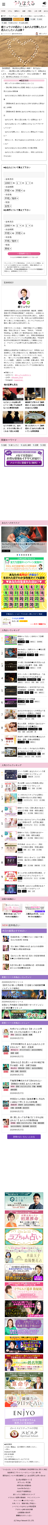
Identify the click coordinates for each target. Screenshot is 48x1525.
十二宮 (43, 865)
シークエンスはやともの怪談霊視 (24, 1506)
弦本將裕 (39, 641)
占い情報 (39, 788)
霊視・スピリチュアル (23, 1086)
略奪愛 (39, 1086)
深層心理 (30, 776)
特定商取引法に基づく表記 (37, 1469)
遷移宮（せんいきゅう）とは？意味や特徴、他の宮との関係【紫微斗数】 (31, 860)
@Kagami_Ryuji (17, 377)
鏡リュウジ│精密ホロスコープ (24, 1494)
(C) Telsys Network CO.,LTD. (24, 1520)
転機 (30, 1034)
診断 (19, 776)
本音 (40, 19)
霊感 (29, 891)
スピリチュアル (28, 800)
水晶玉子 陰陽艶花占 (24, 1491)
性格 (33, 788)
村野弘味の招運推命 (24, 1485)
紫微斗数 (37, 865)
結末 (16, 1053)
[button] (24, 539)
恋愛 (33, 19)
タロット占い (6, 551)
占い (27, 19)
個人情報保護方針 (21, 269)
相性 (36, 692)
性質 (33, 849)
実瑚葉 (13, 1123)
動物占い (20, 644)
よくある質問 (29, 1475)
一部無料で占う (24, 254)
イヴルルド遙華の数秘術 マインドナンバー (24, 1497)
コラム (10, 11)
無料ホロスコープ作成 (26, 699)
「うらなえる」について (10, 1469)
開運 (25, 849)
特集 (31, 701)
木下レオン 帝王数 (24, 1482)
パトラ (42, 682)
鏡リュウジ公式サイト (23, 375)
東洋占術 (21, 1068)
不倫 (33, 1086)
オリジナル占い (25, 1050)
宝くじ (20, 881)
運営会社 (6, 1475)
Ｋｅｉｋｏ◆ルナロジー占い (24, 1500)
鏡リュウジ (13, 23)
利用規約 (39, 269)
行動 (12, 1108)
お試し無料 (24, 23)
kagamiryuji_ (18, 380)
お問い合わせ (40, 1475)
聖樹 (12, 1034)
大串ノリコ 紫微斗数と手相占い (24, 1503)
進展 (5, 23)
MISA (12, 1086)
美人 (29, 788)
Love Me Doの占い (24, 1488)
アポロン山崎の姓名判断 (24, 1509)
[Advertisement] (24, 493)
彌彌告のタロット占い (24, 1515)
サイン (36, 800)
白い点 (23, 827)
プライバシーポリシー (23, 1472)
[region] (24, 541)
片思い (30, 11)
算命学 (20, 1104)
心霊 (33, 891)
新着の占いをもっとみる (24, 1137)
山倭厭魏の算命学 (24, 1512)
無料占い (17, 11)
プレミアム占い (6, 19)
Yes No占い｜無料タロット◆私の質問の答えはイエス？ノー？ (23, 545)
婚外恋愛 (14, 1089)
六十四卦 (20, 852)
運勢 (25, 865)
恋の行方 (23, 1071)
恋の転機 (18, 1108)
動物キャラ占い (39, 813)
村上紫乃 (38, 756)
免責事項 (10, 1472)
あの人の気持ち (18, 19)
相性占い (20, 692)
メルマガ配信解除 (16, 1475)
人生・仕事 (37, 11)
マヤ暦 (39, 667)
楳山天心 (14, 1068)
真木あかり (14, 1050)
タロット (20, 657)
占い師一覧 (37, 1472)
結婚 (24, 11)
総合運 (25, 1034)
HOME (3, 11)
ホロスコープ (21, 704)
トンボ (20, 802)
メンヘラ (37, 776)
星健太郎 (14, 1104)
